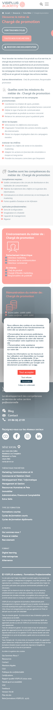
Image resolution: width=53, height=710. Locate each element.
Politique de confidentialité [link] (26, 385)
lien (35, 365)
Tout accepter (26, 372)
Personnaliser (26, 381)
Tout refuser (26, 377)
